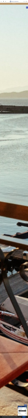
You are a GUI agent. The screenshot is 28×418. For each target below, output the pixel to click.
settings (20, 417)
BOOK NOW (14, 3)
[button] (27, 7)
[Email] (26, 406)
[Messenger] (25, 406)
